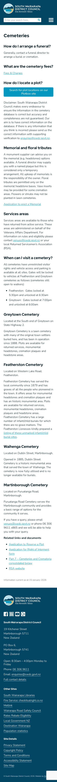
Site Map (9, 765)
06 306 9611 (21, 669)
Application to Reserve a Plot (26, 544)
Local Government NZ (17, 721)
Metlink (8, 705)
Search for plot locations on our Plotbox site (28, 91)
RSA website (17, 568)
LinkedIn (29, 614)
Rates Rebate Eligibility (17, 715)
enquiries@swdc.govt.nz (35, 138)
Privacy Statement (14, 745)
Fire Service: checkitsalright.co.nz (23, 700)
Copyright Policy (13, 750)
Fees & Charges (13, 73)
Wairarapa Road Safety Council (22, 710)
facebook (6, 614)
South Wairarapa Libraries (19, 695)
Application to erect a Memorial (22, 204)
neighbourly (23, 614)
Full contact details (15, 679)
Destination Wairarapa (17, 726)
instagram (11, 614)
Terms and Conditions (17, 755)
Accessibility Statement (18, 760)
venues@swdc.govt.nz (26, 240)
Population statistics (16, 731)
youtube (17, 614)
